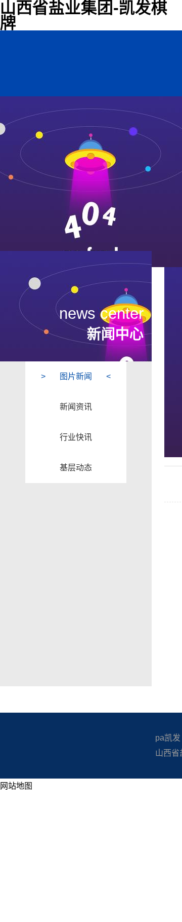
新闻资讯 (76, 406)
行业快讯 (76, 437)
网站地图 (16, 786)
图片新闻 (76, 376)
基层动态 (76, 467)
